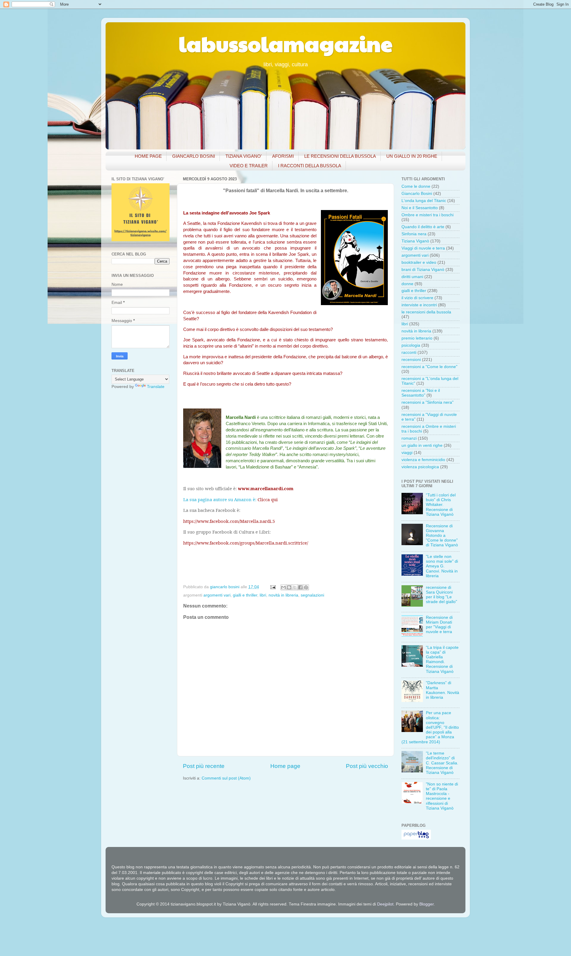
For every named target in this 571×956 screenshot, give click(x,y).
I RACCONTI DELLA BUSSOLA (309, 165)
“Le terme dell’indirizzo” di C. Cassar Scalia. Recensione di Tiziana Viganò (442, 763)
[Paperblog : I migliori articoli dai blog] (416, 838)
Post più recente (204, 766)
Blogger (426, 904)
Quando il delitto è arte (422, 227)
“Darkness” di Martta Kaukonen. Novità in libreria (442, 690)
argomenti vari (216, 595)
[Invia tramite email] (283, 587)
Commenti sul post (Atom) (226, 778)
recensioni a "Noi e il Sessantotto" (420, 392)
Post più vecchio (367, 766)
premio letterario (416, 338)
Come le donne (415, 186)
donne (407, 284)
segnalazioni (312, 595)
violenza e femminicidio (423, 460)
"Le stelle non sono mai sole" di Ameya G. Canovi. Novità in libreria (442, 566)
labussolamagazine (285, 43)
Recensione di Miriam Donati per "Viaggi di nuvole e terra (439, 624)
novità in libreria (283, 595)
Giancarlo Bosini (416, 193)
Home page (285, 766)
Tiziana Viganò (415, 241)
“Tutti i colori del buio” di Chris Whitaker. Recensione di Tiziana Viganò (441, 505)
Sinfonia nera (413, 234)
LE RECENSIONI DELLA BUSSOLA (340, 156)
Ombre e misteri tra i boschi (427, 215)
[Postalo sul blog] (289, 587)
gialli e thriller (245, 595)
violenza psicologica (420, 467)
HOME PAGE (148, 156)
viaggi (406, 452)
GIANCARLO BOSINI (193, 156)
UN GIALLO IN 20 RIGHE (411, 156)
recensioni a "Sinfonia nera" (427, 402)
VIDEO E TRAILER (249, 165)
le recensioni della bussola (426, 312)
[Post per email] (272, 587)
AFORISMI (283, 156)
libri (263, 595)
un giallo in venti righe (422, 445)
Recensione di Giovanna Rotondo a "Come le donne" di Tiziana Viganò (442, 536)
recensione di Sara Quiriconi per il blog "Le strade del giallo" (441, 594)
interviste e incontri (419, 305)
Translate (155, 386)
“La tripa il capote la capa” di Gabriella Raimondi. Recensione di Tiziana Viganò (442, 659)
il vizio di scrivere (417, 298)
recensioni (411, 359)
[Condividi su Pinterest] (306, 587)
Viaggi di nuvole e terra (423, 248)
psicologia (410, 345)
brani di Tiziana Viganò (422, 269)
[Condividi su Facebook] (300, 587)
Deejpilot (385, 904)
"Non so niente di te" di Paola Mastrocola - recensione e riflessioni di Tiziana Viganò (442, 796)
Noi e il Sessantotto (419, 208)
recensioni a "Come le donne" (429, 367)
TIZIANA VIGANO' (243, 156)
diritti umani (412, 277)
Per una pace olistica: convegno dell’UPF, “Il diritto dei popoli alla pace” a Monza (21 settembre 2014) (430, 727)
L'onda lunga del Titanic (423, 200)
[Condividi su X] (295, 587)
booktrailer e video (418, 262)
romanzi (409, 438)
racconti (408, 352)
